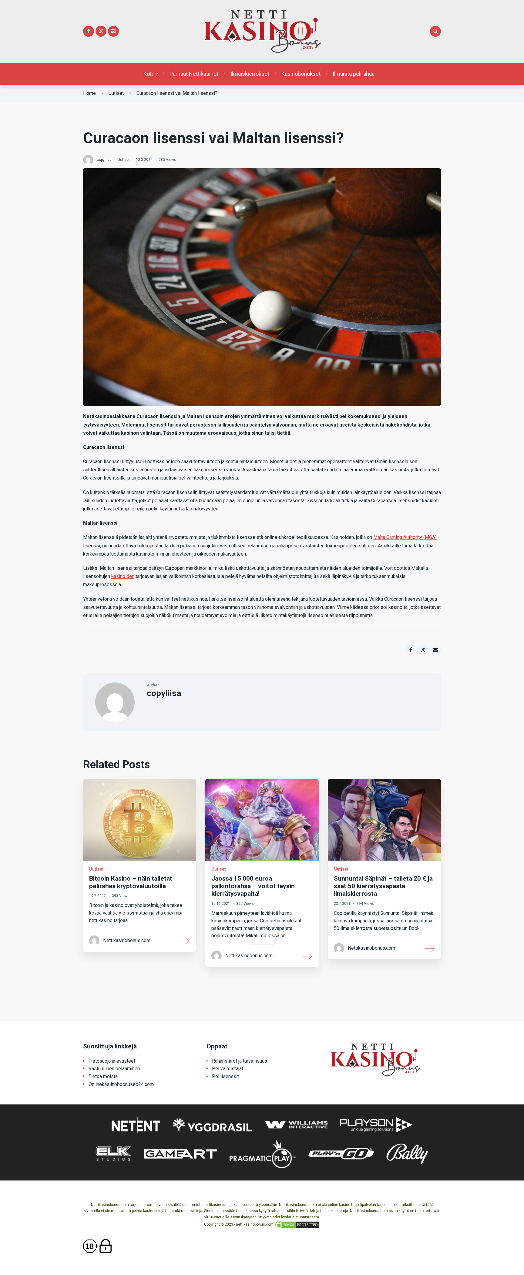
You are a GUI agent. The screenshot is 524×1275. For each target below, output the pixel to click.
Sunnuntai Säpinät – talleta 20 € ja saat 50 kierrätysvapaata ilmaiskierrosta (383, 886)
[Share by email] (435, 649)
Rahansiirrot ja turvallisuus (239, 1061)
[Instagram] (113, 31)
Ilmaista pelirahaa (354, 74)
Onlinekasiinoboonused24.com (121, 1084)
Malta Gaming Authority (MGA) (405, 537)
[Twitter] (101, 31)
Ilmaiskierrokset (249, 74)
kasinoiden (122, 576)
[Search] (435, 31)
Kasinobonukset (301, 74)
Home (89, 93)
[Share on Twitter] (423, 649)
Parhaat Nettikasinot (194, 74)
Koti (148, 74)
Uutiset (116, 93)
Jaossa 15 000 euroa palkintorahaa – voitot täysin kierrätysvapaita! (253, 886)
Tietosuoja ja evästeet (112, 1061)
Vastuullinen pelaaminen (114, 1068)
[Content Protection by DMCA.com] (297, 1224)
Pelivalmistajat (227, 1068)
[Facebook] (88, 31)
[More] (185, 940)
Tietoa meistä (103, 1076)
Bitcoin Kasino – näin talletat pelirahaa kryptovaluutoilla (130, 882)
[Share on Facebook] (410, 649)
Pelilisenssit (225, 1076)
